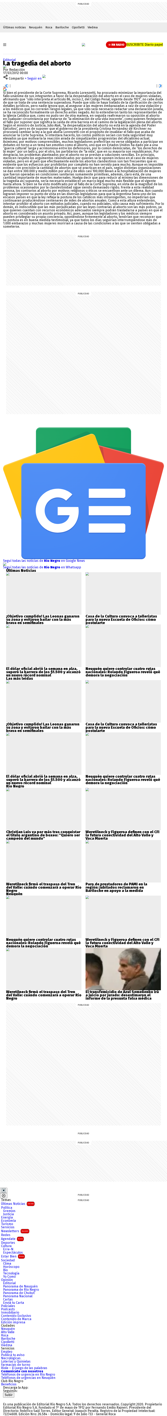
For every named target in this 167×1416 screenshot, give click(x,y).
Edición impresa (13, 1322)
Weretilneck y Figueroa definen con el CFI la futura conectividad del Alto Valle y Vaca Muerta (122, 835)
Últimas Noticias (17, 1204)
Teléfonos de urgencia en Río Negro (28, 1374)
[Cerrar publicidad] (3, 1190)
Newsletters (14, 1231)
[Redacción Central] (4, 66)
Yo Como (9, 1276)
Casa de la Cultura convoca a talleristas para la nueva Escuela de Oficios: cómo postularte (121, 619)
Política (6, 1207)
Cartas (8, 1299)
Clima (7, 1263)
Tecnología (11, 1273)
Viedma (93, 27)
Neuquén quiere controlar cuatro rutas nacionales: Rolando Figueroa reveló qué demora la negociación (123, 672)
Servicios (7, 1227)
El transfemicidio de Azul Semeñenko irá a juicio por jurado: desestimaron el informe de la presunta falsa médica (122, 995)
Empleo (6, 1351)
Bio (5, 1270)
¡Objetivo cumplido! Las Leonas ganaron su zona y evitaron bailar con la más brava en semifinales (42, 619)
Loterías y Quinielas (16, 1361)
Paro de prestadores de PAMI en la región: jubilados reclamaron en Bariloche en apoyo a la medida (116, 887)
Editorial (9, 60)
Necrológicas (11, 1358)
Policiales (8, 1306)
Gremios (9, 1211)
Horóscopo (11, 1267)
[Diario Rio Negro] (19, 1399)
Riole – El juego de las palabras (24, 1368)
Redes (5, 1235)
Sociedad (8, 1260)
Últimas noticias (14, 27)
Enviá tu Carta (13, 1302)
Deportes (8, 1242)
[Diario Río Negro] (83, 44)
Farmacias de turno (15, 1364)
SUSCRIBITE (144, 45)
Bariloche (62, 27)
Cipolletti (78, 27)
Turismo (7, 1224)
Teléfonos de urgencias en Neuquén (28, 1377)
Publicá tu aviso (12, 1355)
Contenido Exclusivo (16, 1315)
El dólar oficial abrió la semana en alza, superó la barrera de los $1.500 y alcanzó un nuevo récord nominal (43, 672)
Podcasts (8, 1309)
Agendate (12, 1239)
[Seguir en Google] (5, 89)
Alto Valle (7, 1332)
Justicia (8, 1214)
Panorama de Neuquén (20, 1286)
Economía (8, 1220)
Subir (9, 1395)
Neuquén (35, 27)
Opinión (7, 1280)
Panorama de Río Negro (21, 1289)
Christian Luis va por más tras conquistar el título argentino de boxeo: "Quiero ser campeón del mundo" (43, 835)
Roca (48, 27)
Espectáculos (13, 1252)
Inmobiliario (10, 1312)
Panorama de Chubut (19, 1293)
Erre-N (8, 1249)
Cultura (6, 1246)
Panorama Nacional (17, 1296)
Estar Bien (12, 1256)
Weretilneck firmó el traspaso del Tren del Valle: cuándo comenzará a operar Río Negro (43, 887)
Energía (7, 1217)
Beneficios (8, 1384)
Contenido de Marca (16, 1319)
